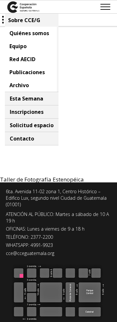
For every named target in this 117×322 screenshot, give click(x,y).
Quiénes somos (29, 33)
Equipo (18, 46)
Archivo (19, 85)
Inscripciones (27, 111)
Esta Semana (26, 98)
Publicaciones (27, 72)
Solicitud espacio (32, 125)
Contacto (22, 138)
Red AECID (22, 59)
